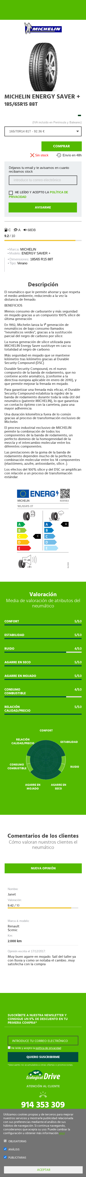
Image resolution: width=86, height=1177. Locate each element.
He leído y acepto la (38, 195)
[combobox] (43, 131)
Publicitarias (17, 1157)
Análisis (14, 1149)
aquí (62, 1133)
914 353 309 (43, 1104)
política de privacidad (48, 1048)
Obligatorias (17, 1141)
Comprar (61, 146)
